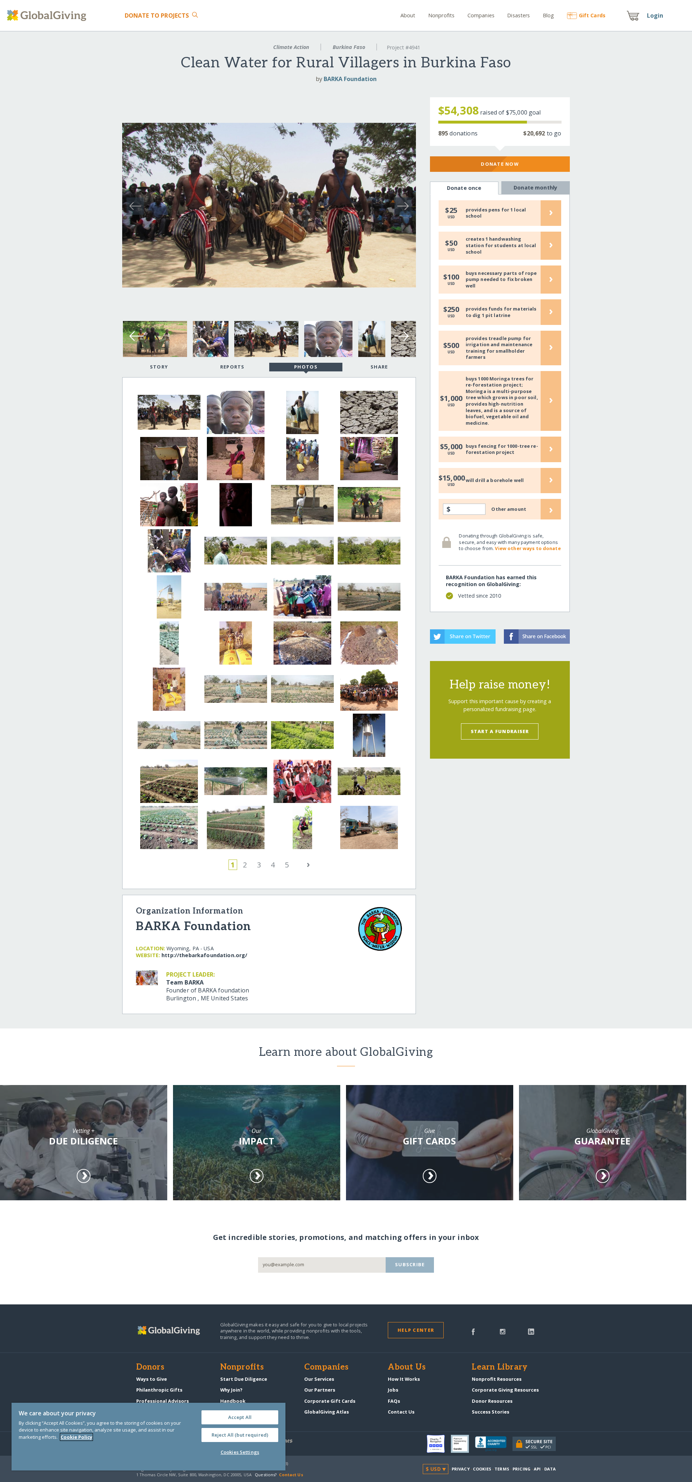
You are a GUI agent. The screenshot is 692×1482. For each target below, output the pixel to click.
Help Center (416, 1330)
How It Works (404, 1379)
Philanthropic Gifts (159, 1390)
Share (379, 366)
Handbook (232, 1401)
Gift (592, 15)
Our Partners (319, 1390)
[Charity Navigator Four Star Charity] (439, 1444)
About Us (407, 1367)
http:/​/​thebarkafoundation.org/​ (204, 955)
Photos (306, 366)
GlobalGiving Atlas (326, 1412)
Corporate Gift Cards (329, 1401)
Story (159, 366)
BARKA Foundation (350, 79)
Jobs (393, 1390)
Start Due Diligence (243, 1379)
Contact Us (401, 1412)
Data (550, 1469)
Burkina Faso (349, 47)
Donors (150, 1367)
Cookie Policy (76, 1437)
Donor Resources (492, 1401)
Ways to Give (151, 1379)
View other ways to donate (527, 548)
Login (655, 15)
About (408, 15)
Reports (232, 366)
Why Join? (231, 1390)
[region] (148, 1436)
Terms (501, 1469)
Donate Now (500, 164)
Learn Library (499, 1367)
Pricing (522, 1469)
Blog (548, 15)
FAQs (394, 1401)
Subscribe (410, 1264)
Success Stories (490, 1412)
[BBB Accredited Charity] (494, 1444)
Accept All (240, 1417)
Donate (157, 15)
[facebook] (473, 1331)
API (537, 1469)
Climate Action (291, 47)
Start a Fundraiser (500, 731)
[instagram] (502, 1331)
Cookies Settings (240, 1452)
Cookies (482, 1469)
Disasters (518, 15)
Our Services (319, 1379)
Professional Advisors (162, 1401)
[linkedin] (531, 1331)
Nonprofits (441, 15)
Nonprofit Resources (497, 1379)
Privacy (461, 1469)
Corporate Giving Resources (505, 1390)
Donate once (464, 187)
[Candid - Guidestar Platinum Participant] (463, 1444)
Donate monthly (535, 187)
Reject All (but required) (240, 1435)
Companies (480, 15)
